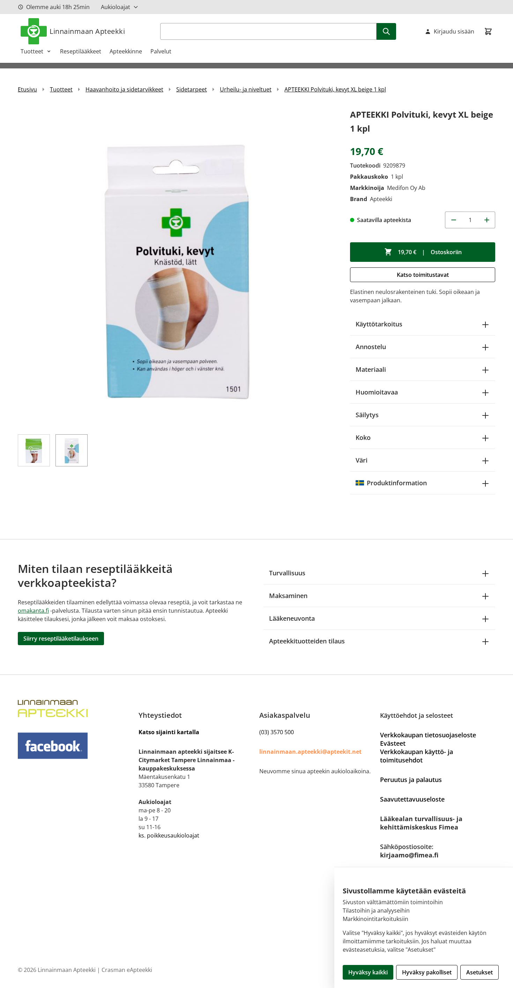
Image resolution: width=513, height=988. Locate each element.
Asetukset (479, 972)
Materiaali (371, 369)
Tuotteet (32, 51)
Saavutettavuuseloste (412, 799)
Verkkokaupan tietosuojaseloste (428, 735)
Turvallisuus (287, 573)
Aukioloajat (115, 7)
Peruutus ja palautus (411, 779)
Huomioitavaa (377, 392)
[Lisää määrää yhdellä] (486, 220)
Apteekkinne (126, 51)
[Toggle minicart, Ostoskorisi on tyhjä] (488, 31)
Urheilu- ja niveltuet (246, 89)
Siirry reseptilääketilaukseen (60, 638)
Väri (361, 460)
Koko (363, 437)
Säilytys (367, 415)
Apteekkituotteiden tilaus (307, 641)
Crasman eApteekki (127, 970)
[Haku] (386, 31)
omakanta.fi (33, 610)
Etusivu (27, 89)
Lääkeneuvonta (292, 618)
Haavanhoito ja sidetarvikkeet (124, 89)
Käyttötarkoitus (379, 324)
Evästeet (393, 743)
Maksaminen (288, 595)
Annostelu (371, 346)
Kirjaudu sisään (454, 31)
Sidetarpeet (191, 89)
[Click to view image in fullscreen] (177, 267)
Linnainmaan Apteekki (87, 31)
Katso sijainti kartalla (169, 732)
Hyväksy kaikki (368, 972)
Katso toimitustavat (423, 275)
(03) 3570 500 (276, 732)
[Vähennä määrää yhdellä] (453, 220)
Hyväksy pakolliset (427, 972)
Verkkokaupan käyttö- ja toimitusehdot (416, 755)
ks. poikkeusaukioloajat (169, 835)
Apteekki (381, 199)
